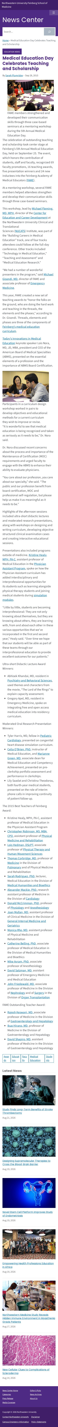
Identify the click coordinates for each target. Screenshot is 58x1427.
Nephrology (18, 993)
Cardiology (32, 899)
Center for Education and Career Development (24, 215)
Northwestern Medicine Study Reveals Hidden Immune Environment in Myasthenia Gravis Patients (28, 1318)
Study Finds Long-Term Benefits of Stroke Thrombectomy (27, 1111)
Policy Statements (38, 1421)
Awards (6, 1058)
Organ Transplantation (35, 997)
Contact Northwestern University (15, 1416)
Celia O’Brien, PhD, (19, 749)
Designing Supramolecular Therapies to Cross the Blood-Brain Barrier (26, 1162)
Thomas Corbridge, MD (21, 858)
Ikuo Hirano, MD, (17, 1026)
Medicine (13, 863)
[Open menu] (54, 12)
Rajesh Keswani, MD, (20, 1012)
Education (15, 1058)
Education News (12, 51)
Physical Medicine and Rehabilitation (29, 838)
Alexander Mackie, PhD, (22, 890)
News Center (22, 19)
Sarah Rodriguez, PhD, (21, 876)
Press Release (7, 1398)
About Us (33, 1398)
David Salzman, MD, (19, 970)
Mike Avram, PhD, (18, 961)
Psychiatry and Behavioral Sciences (29, 680)
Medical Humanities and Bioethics (28, 885)
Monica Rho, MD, (17, 930)
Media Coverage (8, 1402)
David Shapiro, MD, (19, 1039)
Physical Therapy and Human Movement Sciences (28, 851)
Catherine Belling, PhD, (22, 943)
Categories (6, 1394)
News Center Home (10, 1390)
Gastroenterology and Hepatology (32, 1021)
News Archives (36, 1394)
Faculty (24, 1058)
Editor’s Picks (35, 1390)
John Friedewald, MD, (21, 984)
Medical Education (35, 1058)
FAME (30, 180)
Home (5, 40)
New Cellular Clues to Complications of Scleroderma (25, 1371)
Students (49, 1058)
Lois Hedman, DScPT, (20, 845)
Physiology (17, 908)
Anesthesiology (39, 908)
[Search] (49, 31)
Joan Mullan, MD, (18, 912)
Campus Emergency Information (15, 1421)
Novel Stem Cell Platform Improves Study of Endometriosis (27, 1213)
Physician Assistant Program (24, 566)
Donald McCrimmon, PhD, (23, 903)
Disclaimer (35, 1416)
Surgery (39, 993)
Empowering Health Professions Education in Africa (28, 1265)
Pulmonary (14, 867)
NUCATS (20, 231)
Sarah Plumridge (14, 75)
